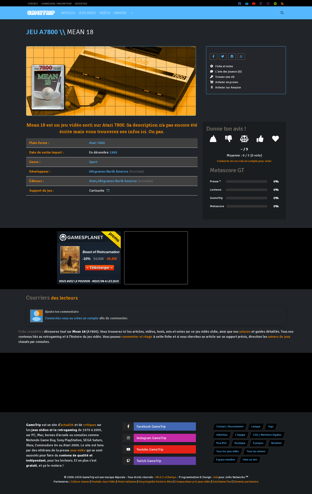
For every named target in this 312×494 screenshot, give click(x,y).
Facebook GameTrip (151, 426)
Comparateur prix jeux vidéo (193, 481)
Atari (92, 181)
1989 (113, 152)
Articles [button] (68, 13)
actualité (67, 425)
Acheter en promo (226, 82)
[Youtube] (254, 3)
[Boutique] (246, 3)
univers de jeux (279, 337)
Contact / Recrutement (229, 426)
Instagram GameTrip (151, 438)
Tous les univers (256, 451)
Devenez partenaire (246, 481)
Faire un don (250, 459)
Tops (271, 426)
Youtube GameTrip (150, 449)
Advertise (81, 3)
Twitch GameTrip (149, 461)
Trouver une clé (225, 77)
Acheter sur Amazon (228, 87)
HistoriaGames (127, 481)
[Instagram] (268, 3)
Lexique (255, 426)
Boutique (240, 443)
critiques (89, 425)
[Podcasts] (275, 3)
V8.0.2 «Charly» (165, 477)
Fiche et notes (224, 66)
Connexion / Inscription (56, 3)
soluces (244, 331)
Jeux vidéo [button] (87, 13)
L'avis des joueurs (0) (228, 71)
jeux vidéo (78, 450)
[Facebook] (239, 3)
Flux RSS (221, 443)
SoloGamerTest (222, 481)
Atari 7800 (97, 143)
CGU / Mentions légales (267, 435)
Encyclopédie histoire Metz (155, 481)
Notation (276, 443)
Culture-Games (80, 481)
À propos (258, 443)
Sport (93, 162)
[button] (132, 13)
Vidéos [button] (104, 13)
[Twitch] (261, 3)
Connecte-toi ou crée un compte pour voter (244, 161)
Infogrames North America (108, 171)
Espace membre (225, 459)
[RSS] (282, 3)
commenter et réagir (136, 337)
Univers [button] (120, 13)
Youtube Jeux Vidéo (104, 481)
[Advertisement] (223, 257)
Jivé (215, 477)
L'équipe (240, 435)
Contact (33, 3)
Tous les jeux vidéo (227, 451)
